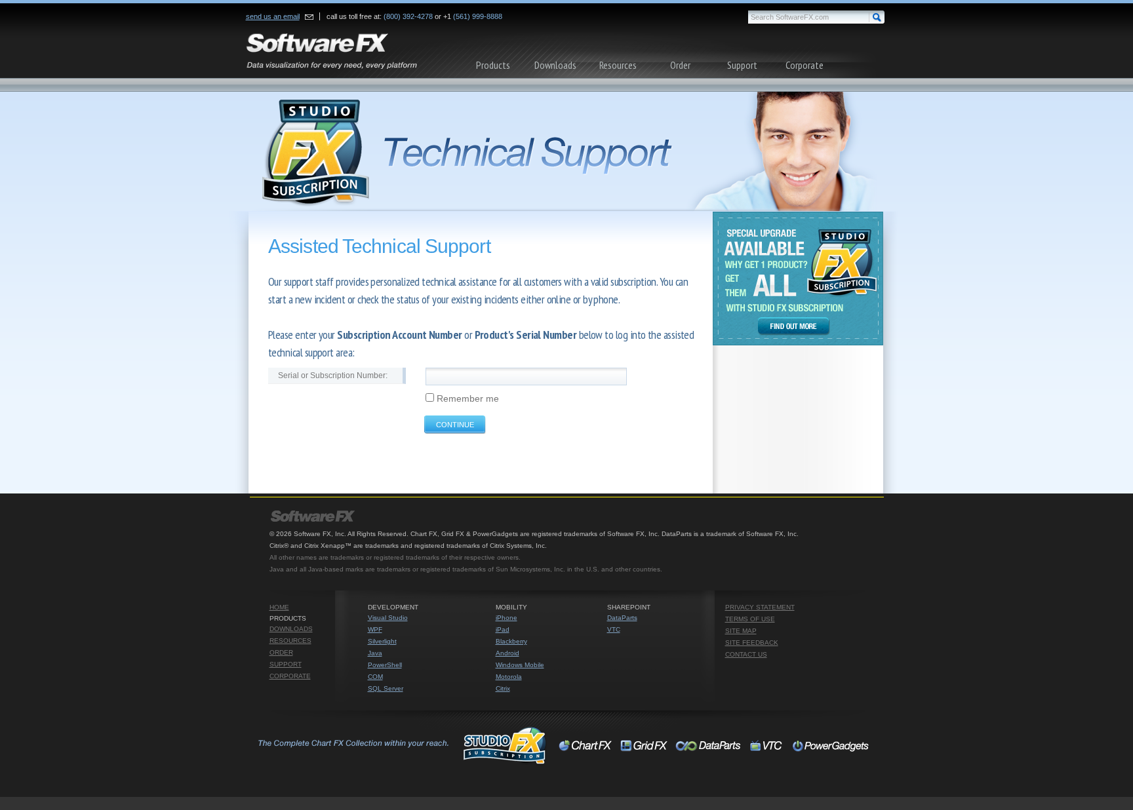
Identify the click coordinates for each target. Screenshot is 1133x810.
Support (742, 64)
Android (507, 653)
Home (279, 607)
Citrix (503, 688)
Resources (618, 64)
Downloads (555, 64)
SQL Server (385, 688)
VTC (613, 629)
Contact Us (746, 654)
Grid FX (644, 745)
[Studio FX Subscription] (566, 152)
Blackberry (511, 641)
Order (680, 64)
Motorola (509, 676)
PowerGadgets (831, 745)
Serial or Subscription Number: (333, 375)
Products (493, 64)
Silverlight (382, 641)
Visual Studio (388, 617)
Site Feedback (751, 642)
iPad (502, 629)
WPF (375, 629)
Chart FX (586, 745)
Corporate (804, 64)
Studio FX (401, 745)
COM (375, 676)
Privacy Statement (760, 607)
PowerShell (385, 664)
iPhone (506, 617)
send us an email (273, 16)
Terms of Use (750, 619)
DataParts (622, 617)
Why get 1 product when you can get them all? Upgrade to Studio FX (798, 278)
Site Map (741, 630)
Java (375, 653)
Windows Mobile (520, 664)
